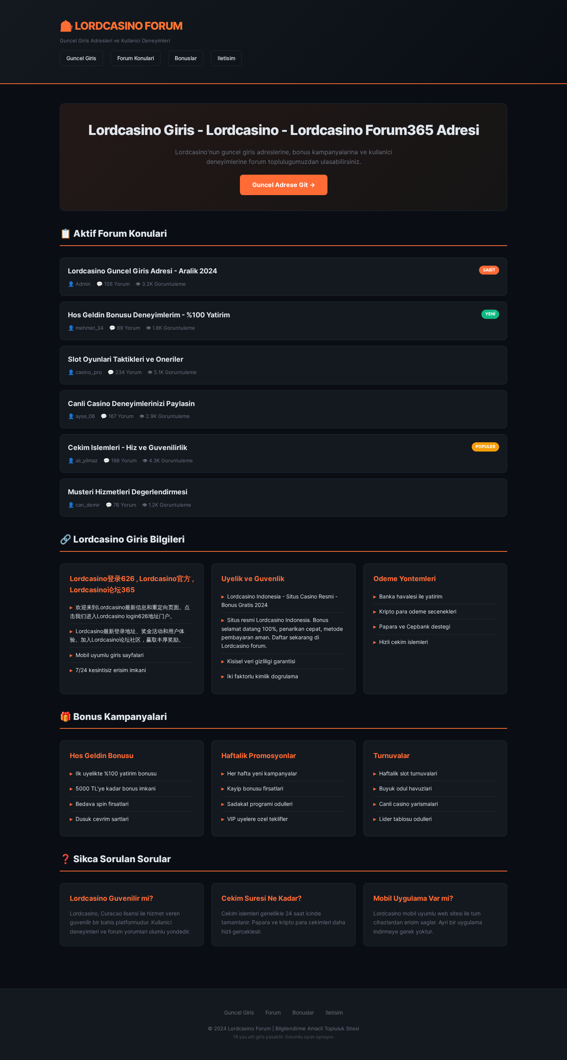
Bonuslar (186, 58)
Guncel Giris (81, 58)
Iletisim (226, 58)
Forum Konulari (135, 58)
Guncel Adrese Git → (283, 185)
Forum (273, 1012)
